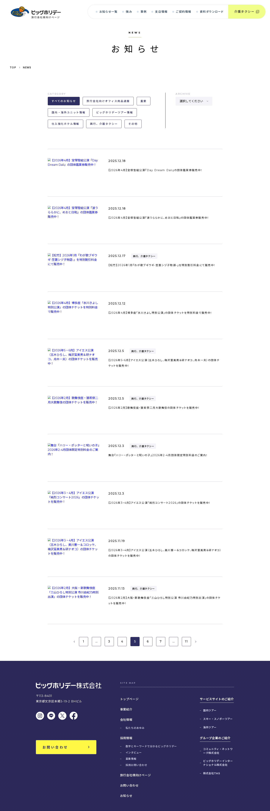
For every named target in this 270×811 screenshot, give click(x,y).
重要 (144, 101)
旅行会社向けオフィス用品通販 (108, 101)
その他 (133, 124)
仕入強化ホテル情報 (65, 124)
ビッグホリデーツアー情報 (114, 112)
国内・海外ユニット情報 (69, 112)
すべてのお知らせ (64, 101)
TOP (13, 67)
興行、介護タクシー (104, 124)
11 (186, 641)
